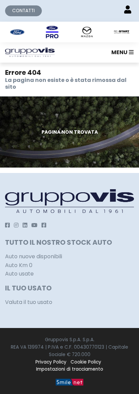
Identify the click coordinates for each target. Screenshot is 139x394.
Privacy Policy (50, 362)
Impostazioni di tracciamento (69, 369)
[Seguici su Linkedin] (25, 225)
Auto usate (19, 274)
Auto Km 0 (18, 265)
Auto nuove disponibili (33, 256)
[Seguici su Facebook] (7, 225)
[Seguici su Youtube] (34, 225)
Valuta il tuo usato (28, 302)
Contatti (23, 10)
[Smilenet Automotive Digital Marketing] (69, 382)
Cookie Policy (86, 362)
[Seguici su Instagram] (16, 225)
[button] (121, 52)
